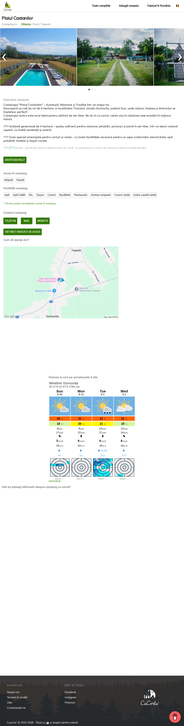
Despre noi (13, 692)
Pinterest (70, 702)
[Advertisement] (92, 345)
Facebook (70, 692)
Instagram (70, 697)
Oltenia (26, 24)
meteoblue (55, 481)
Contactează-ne (16, 707)
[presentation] (4, 55)
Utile (9, 702)
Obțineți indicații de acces (22, 231)
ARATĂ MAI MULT (15, 159)
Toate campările (101, 5)
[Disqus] (92, 539)
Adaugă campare (129, 5)
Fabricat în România (158, 5)
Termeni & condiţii (17, 697)
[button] (89, 89)
